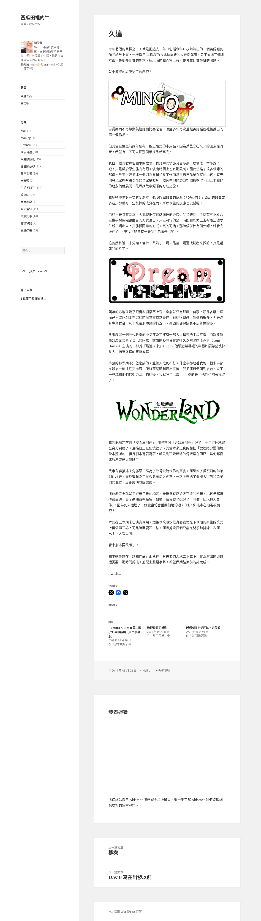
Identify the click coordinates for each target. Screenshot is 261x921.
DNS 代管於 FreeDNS (34, 271)
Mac (23, 131)
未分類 (25, 181)
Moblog (26, 138)
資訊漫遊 (26, 209)
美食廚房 (26, 202)
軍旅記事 (26, 216)
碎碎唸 (25, 195)
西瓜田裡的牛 (35, 17)
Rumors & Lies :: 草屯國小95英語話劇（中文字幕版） (124, 632)
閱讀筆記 (26, 223)
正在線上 (33, 299)
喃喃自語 (26, 152)
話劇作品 (26, 96)
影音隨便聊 (28, 166)
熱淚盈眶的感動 (157, 628)
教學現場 (26, 173)
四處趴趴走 (28, 159)
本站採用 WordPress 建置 (125, 912)
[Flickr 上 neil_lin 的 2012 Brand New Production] (167, 103)
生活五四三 (28, 188)
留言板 (25, 103)
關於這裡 (26, 230)
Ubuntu (26, 145)
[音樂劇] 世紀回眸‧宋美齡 (203, 628)
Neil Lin (147, 670)
